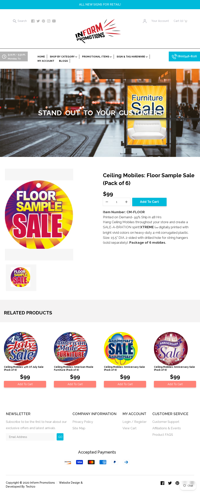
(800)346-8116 (187, 56)
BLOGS (63, 61)
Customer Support (165, 422)
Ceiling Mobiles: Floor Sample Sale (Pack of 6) (149, 179)
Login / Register (134, 422)
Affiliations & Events (166, 428)
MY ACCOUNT (46, 61)
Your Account (160, 20)
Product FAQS (162, 435)
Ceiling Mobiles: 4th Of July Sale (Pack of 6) (24, 368)
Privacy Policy (82, 422)
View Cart (129, 428)
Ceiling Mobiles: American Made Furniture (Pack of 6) (73, 368)
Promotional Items (96, 56)
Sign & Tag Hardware (131, 56)
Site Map (78, 428)
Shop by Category (62, 56)
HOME (41, 56)
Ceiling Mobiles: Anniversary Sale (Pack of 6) (124, 368)
